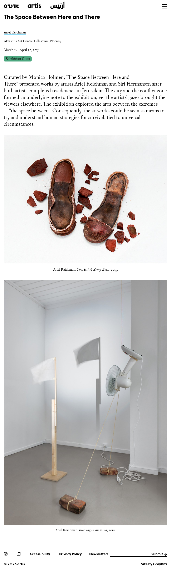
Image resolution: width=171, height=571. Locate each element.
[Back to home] (34, 5)
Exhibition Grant (17, 58)
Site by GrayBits (154, 564)
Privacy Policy (70, 554)
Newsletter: (98, 554)
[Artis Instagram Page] (6, 554)
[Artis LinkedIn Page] (18, 554)
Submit (157, 554)
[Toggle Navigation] (164, 6)
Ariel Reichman (15, 32)
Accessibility (39, 554)
